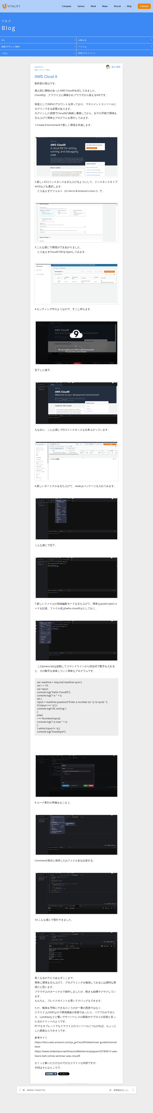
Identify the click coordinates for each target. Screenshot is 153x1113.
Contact (144, 6)
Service (81, 6)
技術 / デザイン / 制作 (42, 70)
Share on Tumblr (51, 1073)
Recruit (117, 6)
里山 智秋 (115, 66)
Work (93, 6)
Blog (129, 6)
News (105, 6)
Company (66, 6)
